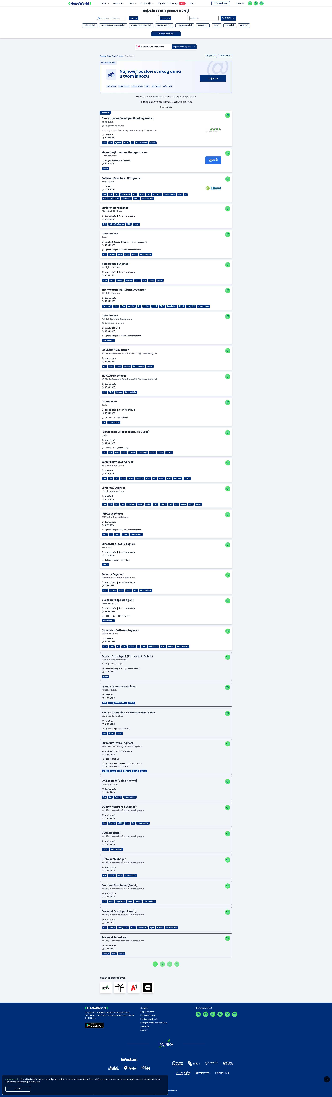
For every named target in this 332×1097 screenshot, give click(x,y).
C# (110, 194)
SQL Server (157, 194)
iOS (104, 823)
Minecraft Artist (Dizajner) (118, 544)
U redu (18, 1089)
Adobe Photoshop (117, 224)
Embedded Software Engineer (120, 630)
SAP (104, 366)
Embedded (153, 647)
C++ (104, 143)
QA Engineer (109, 401)
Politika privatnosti (149, 1019)
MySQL (105, 771)
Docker (119, 280)
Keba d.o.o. (108, 121)
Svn (124, 647)
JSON (155, 306)
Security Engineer (113, 574)
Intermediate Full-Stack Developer (124, 290)
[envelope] (234, 1014)
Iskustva (117, 3)
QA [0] (216, 25)
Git (110, 143)
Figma (105, 849)
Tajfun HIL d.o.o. (110, 633)
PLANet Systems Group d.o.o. (117, 319)
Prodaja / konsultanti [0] (141, 25)
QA (104, 422)
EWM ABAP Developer (115, 350)
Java (113, 771)
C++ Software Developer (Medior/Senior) (128, 118)
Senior (152, 143)
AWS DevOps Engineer (115, 264)
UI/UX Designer (111, 833)
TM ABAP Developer (114, 376)
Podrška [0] (202, 25)
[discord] (227, 1014)
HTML (142, 194)
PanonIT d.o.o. (109, 689)
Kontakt (144, 1030)
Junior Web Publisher (115, 208)
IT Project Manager (114, 859)
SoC (135, 590)
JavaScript (126, 194)
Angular (131, 306)
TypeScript (126, 198)
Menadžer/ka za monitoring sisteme (124, 152)
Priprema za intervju (168, 3)
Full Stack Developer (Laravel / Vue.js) (126, 432)
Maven (127, 771)
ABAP (111, 366)
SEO (128, 224)
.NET (104, 194)
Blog (192, 3)
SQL (116, 194)
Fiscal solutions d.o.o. (113, 465)
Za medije (145, 1026)
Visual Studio (169, 194)
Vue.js (136, 198)
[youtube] (212, 1014)
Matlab (171, 647)
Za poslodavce (220, 3)
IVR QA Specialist (112, 514)
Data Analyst (110, 233)
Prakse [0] (230, 25)
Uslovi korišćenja (148, 1015)
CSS (134, 194)
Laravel (132, 452)
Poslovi (102, 3)
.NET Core (177, 478)
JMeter (163, 504)
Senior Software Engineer (117, 462)
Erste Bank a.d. (109, 155)
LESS (169, 478)
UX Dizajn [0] (90, 25)
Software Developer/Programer (122, 178)
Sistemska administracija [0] (113, 25)
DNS (144, 280)
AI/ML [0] (243, 25)
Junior (136, 224)
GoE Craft (107, 547)
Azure (131, 478)
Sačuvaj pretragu (166, 34)
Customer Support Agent (118, 600)
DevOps (129, 280)
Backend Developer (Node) (119, 911)
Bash (126, 143)
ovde (37, 1082)
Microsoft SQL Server (111, 198)
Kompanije (146, 3)
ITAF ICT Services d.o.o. (114, 659)
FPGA (163, 647)
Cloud (134, 254)
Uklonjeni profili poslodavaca (153, 1023)
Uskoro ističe (225, 56)
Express (160, 928)
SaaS (127, 254)
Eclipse (127, 366)
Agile (120, 875)
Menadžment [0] (164, 25)
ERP (154, 478)
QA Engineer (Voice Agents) (119, 780)
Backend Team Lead (114, 937)
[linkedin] (220, 1014)
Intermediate (141, 143)
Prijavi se (213, 78)
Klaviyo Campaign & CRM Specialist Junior (128, 712)
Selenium (131, 504)
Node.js (112, 928)
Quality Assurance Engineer (119, 686)
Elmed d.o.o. (108, 181)
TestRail (118, 797)
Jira (104, 703)
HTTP (138, 280)
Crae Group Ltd (110, 603)
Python (118, 143)
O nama (144, 1008)
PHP (104, 452)
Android (112, 823)
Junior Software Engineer (117, 743)
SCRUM (111, 875)
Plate (131, 3)
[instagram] (205, 1014)
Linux (105, 280)
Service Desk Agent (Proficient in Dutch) (127, 656)
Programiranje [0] (185, 25)
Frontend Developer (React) (120, 885)
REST (180, 194)
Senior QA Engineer (113, 488)
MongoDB (191, 306)
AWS (120, 254)
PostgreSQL (122, 928)
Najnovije (211, 56)
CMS (104, 224)
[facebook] (198, 1014)
